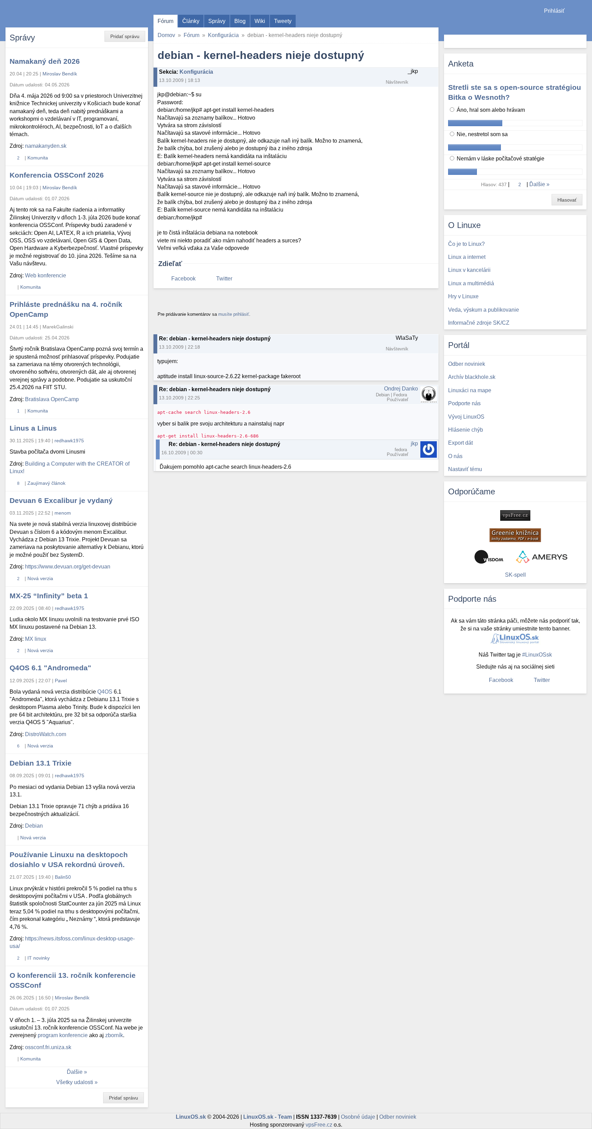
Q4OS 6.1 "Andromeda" (50, 668)
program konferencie (63, 1035)
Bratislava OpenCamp (52, 399)
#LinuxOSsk (537, 655)
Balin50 (63, 877)
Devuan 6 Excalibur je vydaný (61, 500)
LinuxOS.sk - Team (267, 1117)
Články (190, 21)
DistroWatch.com (45, 734)
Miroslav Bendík (59, 73)
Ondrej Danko (401, 389)
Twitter (224, 278)
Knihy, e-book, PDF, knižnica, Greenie (515, 535)
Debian (34, 826)
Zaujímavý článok (46, 483)
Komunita (37, 157)
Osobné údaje (358, 1117)
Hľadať (580, 41)
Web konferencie (45, 275)
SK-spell (515, 575)
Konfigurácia (223, 35)
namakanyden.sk (45, 146)
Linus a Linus (33, 428)
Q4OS (104, 692)
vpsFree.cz (319, 1125)
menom (62, 513)
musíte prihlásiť (233, 314)
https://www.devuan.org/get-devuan (67, 566)
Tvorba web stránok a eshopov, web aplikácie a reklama (541, 557)
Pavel (61, 680)
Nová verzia (40, 578)
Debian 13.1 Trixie (41, 763)
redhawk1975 (69, 440)
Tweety (283, 21)
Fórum (165, 21)
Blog (240, 21)
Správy (216, 21)
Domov (166, 35)
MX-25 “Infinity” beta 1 (49, 596)
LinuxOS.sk (44, 13)
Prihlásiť (554, 11)
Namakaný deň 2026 (45, 61)
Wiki (260, 21)
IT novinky (38, 958)
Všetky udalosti (74, 1082)
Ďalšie (75, 1072)
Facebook (183, 278)
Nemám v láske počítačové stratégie (499, 158)
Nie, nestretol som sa (481, 134)
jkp (414, 443)
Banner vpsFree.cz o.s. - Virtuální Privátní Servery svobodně (515, 515)
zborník (114, 1035)
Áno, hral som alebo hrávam (490, 110)
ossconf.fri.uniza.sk (48, 1047)
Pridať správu (124, 36)
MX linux (35, 639)
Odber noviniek (397, 1117)
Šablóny (583, 24)
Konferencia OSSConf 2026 (57, 175)
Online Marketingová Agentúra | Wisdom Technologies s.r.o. (489, 557)
